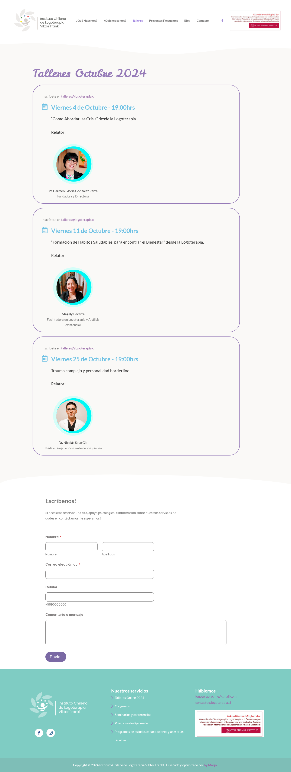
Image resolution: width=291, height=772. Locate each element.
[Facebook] (39, 733)
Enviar (56, 656)
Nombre (51, 554)
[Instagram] (50, 733)
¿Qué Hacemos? (86, 20)
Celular (51, 587)
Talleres (138, 20)
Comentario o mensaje (64, 615)
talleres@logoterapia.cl (78, 96)
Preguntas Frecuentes (163, 20)
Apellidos (108, 554)
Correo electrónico (62, 564)
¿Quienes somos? (115, 20)
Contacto (203, 20)
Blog (187, 20)
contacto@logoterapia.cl (213, 702)
